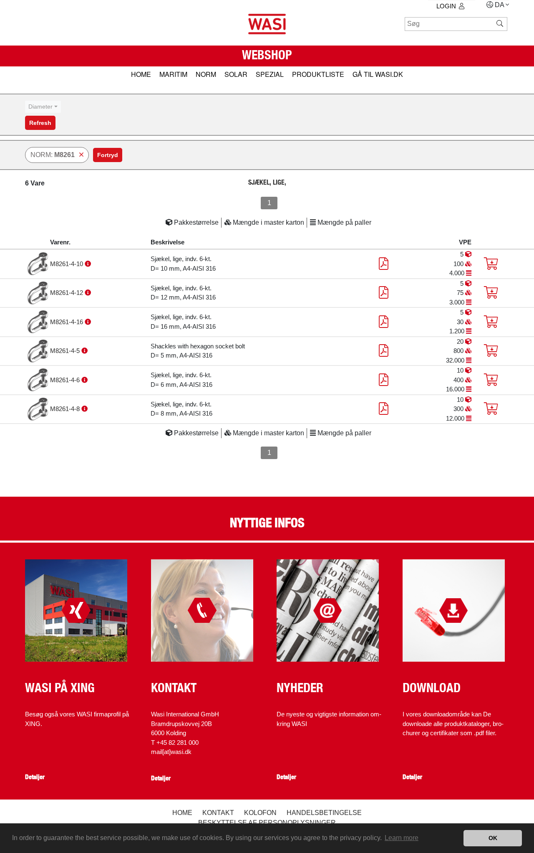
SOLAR (235, 74)
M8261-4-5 (65, 350)
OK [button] (493, 838)
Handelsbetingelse (324, 812)
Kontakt (218, 812)
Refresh (40, 122)
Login (446, 6)
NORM (206, 74)
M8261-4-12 (67, 292)
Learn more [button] (401, 837)
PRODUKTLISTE (318, 74)
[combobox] (43, 107)
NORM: (52, 154)
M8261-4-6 (65, 379)
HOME (141, 74)
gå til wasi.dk (378, 74)
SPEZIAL (270, 74)
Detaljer (35, 777)
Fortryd (107, 155)
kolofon (260, 812)
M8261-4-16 (67, 321)
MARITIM (173, 74)
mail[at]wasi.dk (171, 751)
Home (182, 812)
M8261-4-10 (67, 263)
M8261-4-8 (65, 408)
